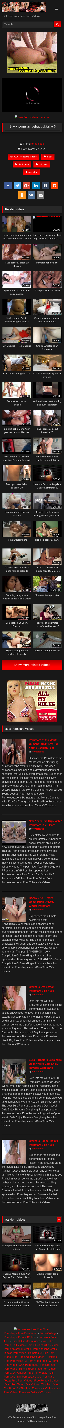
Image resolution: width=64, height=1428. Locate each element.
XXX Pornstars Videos (25, 156)
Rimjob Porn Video (15, 1353)
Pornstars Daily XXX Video (35, 1392)
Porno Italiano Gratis (45, 1349)
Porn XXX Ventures (15, 1372)
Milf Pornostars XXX (29, 1376)
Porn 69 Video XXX (38, 1345)
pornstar (32, 172)
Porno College (48, 1333)
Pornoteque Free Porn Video (20, 1333)
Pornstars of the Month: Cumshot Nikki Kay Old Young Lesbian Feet (43, 744)
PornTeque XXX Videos (25, 1384)
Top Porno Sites (38, 1372)
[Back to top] (53, 1418)
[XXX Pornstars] (26, 7)
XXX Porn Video (28, 1364)
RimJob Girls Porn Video (25, 1341)
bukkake (43, 164)
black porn (23, 164)
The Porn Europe (31, 1388)
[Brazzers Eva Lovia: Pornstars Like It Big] (14, 1009)
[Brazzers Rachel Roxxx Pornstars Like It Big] (14, 1163)
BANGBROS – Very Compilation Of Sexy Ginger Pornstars (41, 902)
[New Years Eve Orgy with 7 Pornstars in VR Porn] (14, 843)
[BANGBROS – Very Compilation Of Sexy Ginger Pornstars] (14, 920)
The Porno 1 (11, 1388)
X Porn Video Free (36, 1360)
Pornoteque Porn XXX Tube (20, 1337)
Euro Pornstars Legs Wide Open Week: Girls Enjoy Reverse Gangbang (45, 1064)
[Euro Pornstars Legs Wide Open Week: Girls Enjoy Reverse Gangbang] (14, 1082)
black (49, 156)
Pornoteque (37, 143)
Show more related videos (32, 664)
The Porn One (49, 1384)
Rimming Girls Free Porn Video (37, 1368)
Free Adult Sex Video (32, 1357)
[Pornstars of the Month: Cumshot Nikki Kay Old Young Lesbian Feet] (14, 762)
